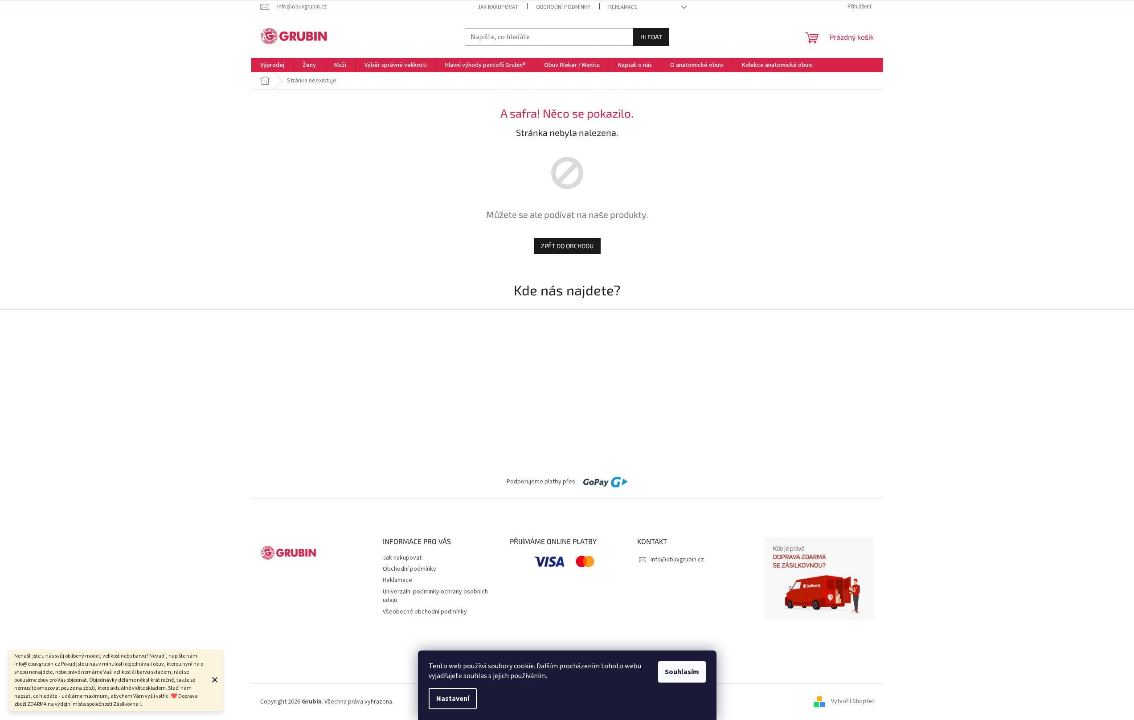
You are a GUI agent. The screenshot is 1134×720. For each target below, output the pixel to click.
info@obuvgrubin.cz (677, 559)
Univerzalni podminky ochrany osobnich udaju (435, 596)
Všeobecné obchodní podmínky (425, 611)
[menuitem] (272, 65)
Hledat (651, 37)
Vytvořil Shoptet (852, 701)
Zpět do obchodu (567, 246)
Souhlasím (682, 672)
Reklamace (623, 7)
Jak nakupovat (498, 7)
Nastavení (452, 699)
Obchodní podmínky (563, 7)
